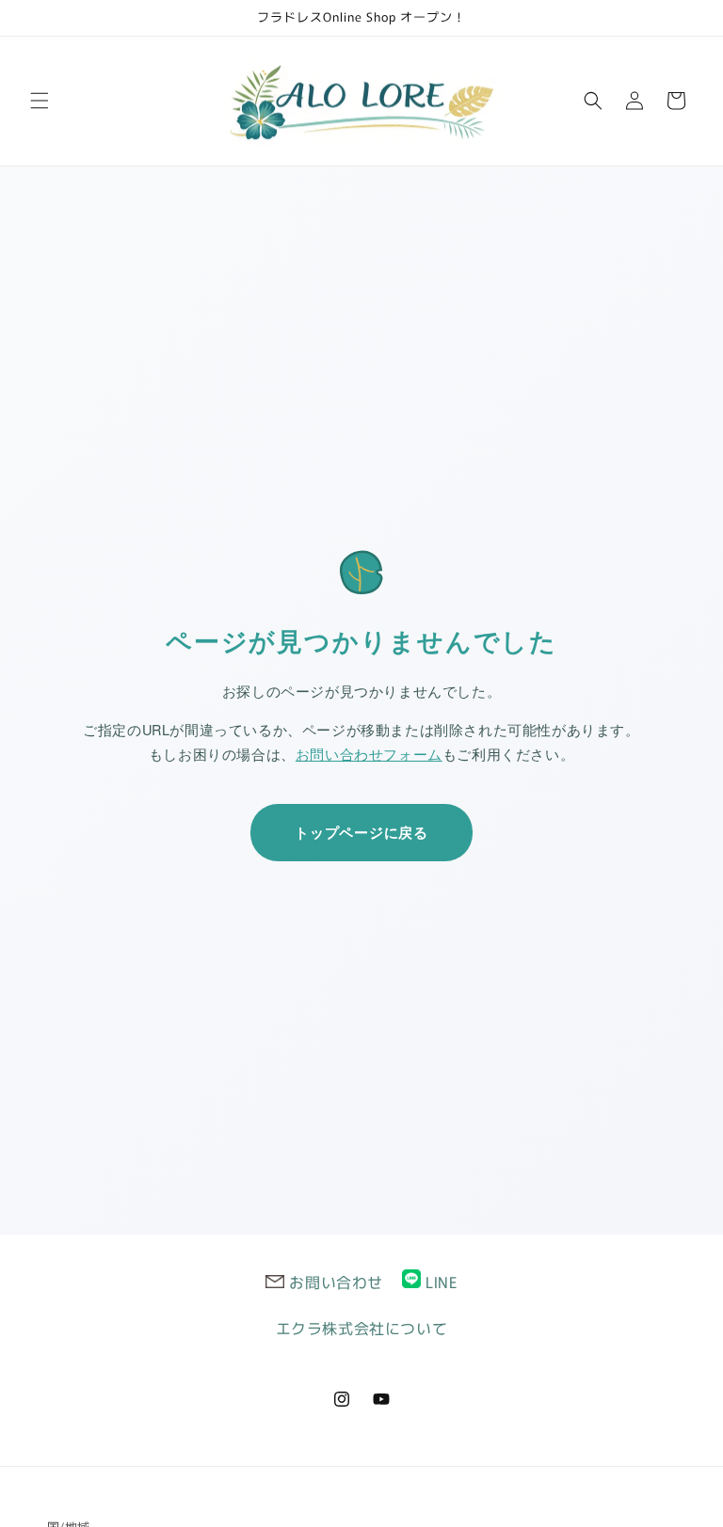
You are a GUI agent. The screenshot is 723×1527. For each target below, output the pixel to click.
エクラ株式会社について (362, 1327)
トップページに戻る (361, 832)
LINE (441, 1281)
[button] (39, 100)
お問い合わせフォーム (369, 754)
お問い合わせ (336, 1281)
